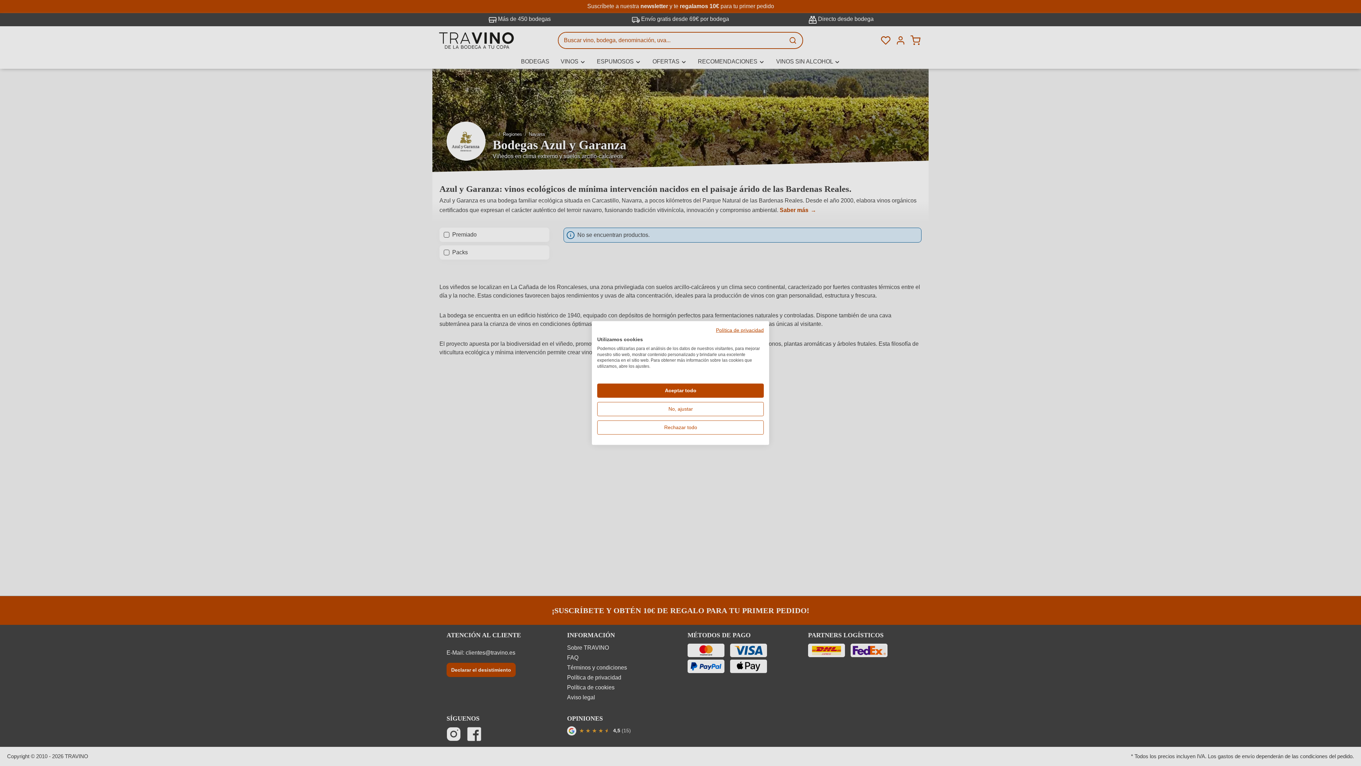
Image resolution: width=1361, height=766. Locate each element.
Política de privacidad (740, 330)
